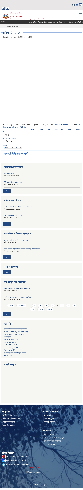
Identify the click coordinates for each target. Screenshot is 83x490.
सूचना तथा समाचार (50, 434)
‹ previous (21, 305)
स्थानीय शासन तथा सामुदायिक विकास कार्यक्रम (16, 331)
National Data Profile (11, 345)
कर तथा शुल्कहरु (49, 444)
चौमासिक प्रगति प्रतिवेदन (11, 419)
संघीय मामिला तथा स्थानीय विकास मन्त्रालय (15, 329)
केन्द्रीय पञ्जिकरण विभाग (11, 339)
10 (33, 309)
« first (11, 305)
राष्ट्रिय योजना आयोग (10, 342)
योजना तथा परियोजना (9, 139)
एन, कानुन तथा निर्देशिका (52, 441)
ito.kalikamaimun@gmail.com (16, 460)
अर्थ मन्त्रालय (7, 337)
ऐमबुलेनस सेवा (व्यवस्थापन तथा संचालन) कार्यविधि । (18, 297)
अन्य (7, 190)
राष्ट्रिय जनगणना (8, 355)
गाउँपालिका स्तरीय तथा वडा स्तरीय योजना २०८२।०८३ (19, 207)
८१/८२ (5, 145)
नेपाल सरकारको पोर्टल (10, 350)
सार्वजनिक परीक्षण (9, 425)
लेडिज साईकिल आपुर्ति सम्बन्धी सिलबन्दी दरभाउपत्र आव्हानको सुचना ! (22, 249)
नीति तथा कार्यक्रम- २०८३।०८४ (13, 173)
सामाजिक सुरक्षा (49, 419)
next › (41, 309)
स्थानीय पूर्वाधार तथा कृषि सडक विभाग (14, 334)
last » (50, 309)
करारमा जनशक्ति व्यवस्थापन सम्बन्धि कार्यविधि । (17, 288)
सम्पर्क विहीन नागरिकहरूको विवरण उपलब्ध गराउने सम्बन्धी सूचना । (43, 22)
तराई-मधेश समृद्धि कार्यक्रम (11, 348)
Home (3, 27)
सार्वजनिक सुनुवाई (9, 422)
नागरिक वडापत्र (49, 422)
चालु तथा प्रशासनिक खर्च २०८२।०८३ (14, 215)
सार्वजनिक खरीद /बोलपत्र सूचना (55, 438)
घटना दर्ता (47, 415)
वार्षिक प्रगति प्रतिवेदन (10, 415)
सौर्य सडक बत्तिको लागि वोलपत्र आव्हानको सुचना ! (17, 240)
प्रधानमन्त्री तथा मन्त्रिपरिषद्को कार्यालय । (15, 353)
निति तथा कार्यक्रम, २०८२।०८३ (13, 182)
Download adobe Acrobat (64, 125)
